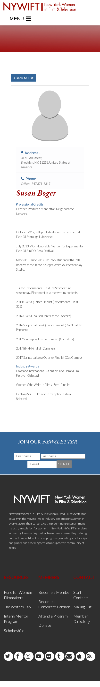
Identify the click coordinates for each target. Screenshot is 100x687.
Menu (17, 18)
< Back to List (23, 78)
